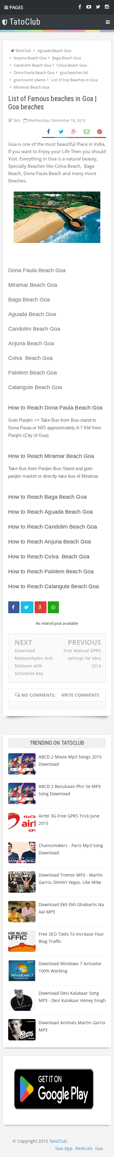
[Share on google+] (41, 607)
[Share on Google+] (73, 132)
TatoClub (58, 1141)
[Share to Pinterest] (99, 132)
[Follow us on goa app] (97, 6)
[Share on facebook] (13, 607)
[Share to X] (61, 132)
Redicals (83, 1148)
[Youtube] (88, 6)
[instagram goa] (107, 6)
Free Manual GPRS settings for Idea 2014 (82, 658)
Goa (99, 1148)
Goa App (64, 1148)
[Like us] (79, 6)
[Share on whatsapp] (53, 607)
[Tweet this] (27, 607)
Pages (15, 7)
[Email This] (86, 132)
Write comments (79, 695)
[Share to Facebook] (48, 132)
